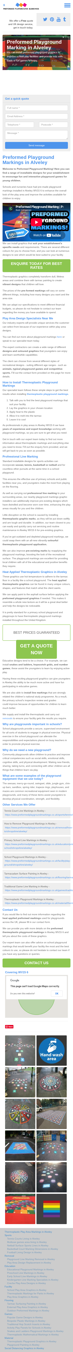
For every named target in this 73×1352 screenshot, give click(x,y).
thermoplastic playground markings (47, 394)
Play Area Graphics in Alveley (22, 1296)
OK (56, 993)
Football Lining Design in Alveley (24, 1252)
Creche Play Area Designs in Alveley (26, 1283)
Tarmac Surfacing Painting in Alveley (26, 1303)
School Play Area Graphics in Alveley (26, 1290)
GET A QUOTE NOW (36, 649)
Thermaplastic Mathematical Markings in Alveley (33, 1334)
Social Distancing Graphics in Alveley (24, 1348)
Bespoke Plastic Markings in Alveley (26, 1320)
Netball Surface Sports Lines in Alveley (27, 1245)
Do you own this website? (22, 993)
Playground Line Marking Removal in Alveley (31, 1259)
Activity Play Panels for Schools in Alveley (29, 1327)
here (59, 336)
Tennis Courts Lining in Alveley (23, 1238)
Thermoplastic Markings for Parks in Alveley (30, 1293)
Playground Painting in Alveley (23, 1344)
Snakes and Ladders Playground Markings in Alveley (35, 1331)
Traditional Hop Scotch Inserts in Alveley (28, 1324)
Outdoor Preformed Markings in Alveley (28, 1310)
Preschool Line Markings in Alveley (25, 1273)
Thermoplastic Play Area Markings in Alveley (28, 1231)
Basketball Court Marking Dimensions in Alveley (32, 1249)
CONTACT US (36, 963)
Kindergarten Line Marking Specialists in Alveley (32, 1279)
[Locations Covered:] (4, 5)
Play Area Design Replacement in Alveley (29, 1262)
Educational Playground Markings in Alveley (30, 1269)
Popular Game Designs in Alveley (25, 1317)
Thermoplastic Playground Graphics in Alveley (31, 1341)
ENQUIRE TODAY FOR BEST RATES (36, 265)
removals (7, 718)
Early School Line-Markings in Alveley (27, 1276)
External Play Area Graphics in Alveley (27, 1307)
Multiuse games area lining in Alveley (27, 1242)
